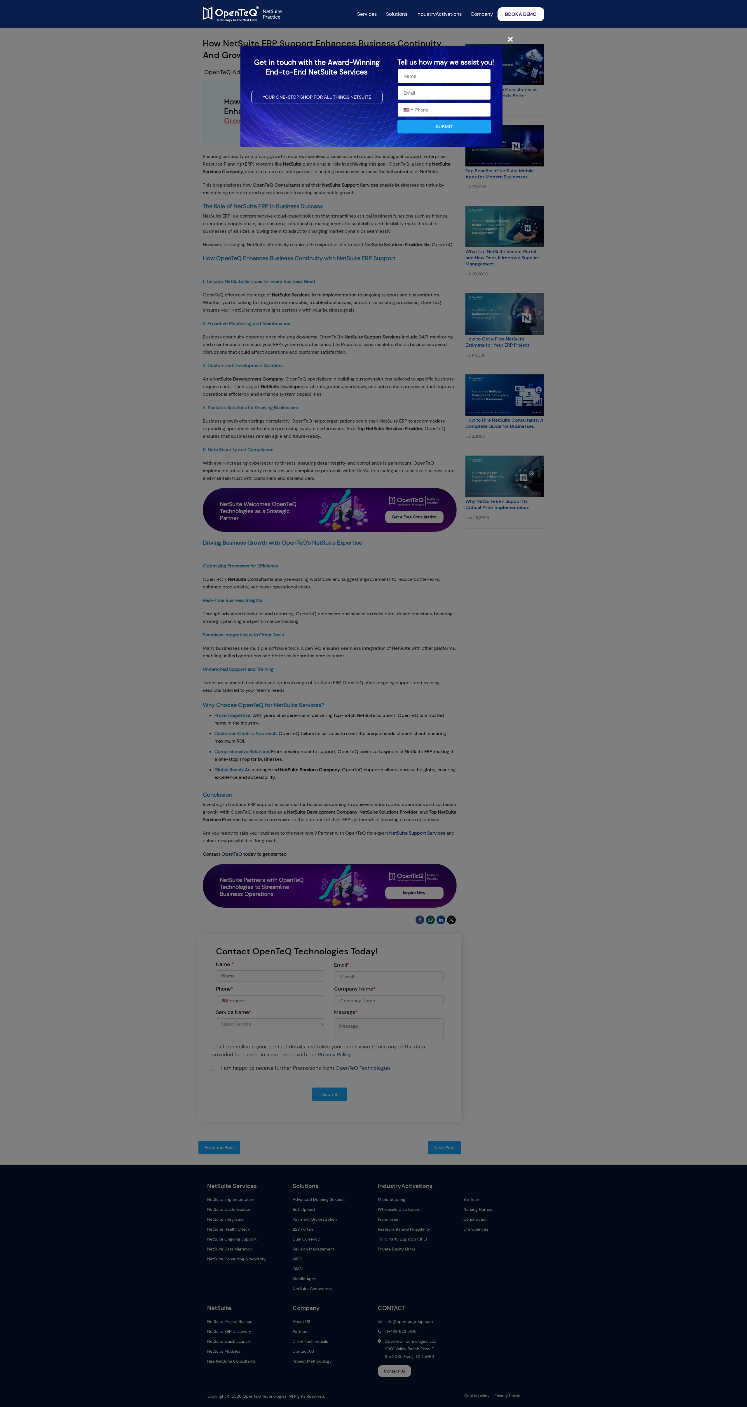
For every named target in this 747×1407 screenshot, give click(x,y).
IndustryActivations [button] (439, 14)
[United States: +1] (408, 110)
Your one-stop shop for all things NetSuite (317, 97)
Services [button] (367, 14)
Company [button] (482, 14)
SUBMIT (444, 127)
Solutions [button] (397, 14)
